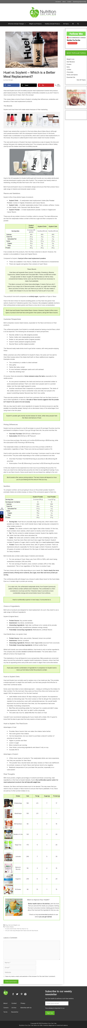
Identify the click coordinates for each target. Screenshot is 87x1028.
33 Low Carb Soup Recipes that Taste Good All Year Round (21, 930)
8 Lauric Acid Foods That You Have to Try (16, 929)
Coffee (69, 69)
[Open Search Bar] (78, 23)
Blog (6, 925)
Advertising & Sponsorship (79, 1)
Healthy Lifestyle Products (52, 24)
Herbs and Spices (72, 75)
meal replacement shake (51, 542)
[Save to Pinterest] (1, 519)
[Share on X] (1, 516)
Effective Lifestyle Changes (16, 24)
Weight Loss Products (35, 24)
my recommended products (45, 914)
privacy (51, 1008)
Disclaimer (58, 1)
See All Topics (81, 80)
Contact (69, 1)
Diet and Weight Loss (14, 925)
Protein (69, 64)
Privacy (23, 1003)
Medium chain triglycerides (34, 643)
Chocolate (70, 72)
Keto (68, 67)
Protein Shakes (9, 927)
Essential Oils (71, 77)
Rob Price (12, 708)
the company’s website (45, 303)
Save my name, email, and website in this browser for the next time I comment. (30, 976)
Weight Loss (70, 59)
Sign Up (50, 1013)
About (64, 1)
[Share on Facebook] (1, 513)
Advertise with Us (25, 1008)
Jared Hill (28, 713)
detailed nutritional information (31, 652)
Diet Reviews (71, 62)
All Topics (66, 24)
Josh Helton (13, 696)
